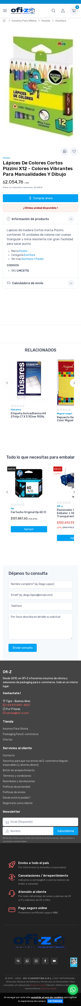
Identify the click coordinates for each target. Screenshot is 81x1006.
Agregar (29, 529)
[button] (53, 10)
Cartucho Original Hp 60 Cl (28, 512)
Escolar (46, 20)
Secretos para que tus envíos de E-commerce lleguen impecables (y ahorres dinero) (35, 763)
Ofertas (7, 739)
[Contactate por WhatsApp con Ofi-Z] (27, 961)
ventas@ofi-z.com (17, 713)
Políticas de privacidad (16, 786)
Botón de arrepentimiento (19, 770)
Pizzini (23, 251)
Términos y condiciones (17, 775)
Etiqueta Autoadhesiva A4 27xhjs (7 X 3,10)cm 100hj (28, 415)
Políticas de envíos (14, 792)
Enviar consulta (23, 647)
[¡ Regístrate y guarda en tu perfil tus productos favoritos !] (74, 151)
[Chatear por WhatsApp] (73, 990)
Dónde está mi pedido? (17, 797)
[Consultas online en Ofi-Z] (18, 961)
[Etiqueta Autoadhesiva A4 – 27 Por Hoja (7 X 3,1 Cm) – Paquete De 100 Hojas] (29, 380)
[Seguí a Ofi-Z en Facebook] (45, 961)
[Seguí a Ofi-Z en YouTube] (54, 961)
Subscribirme (65, 831)
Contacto (9, 755)
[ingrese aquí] (38, 985)
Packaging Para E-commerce (20, 734)
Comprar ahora (43, 198)
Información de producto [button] (30, 219)
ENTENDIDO (55, 1001)
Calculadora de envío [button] (27, 283)
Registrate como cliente (18, 803)
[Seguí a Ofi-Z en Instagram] (36, 961)
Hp (12, 508)
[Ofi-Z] (23, 10)
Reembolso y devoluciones (19, 781)
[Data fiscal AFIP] (73, 962)
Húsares (16, 409)
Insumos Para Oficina (24, 20)
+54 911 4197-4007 (17, 705)
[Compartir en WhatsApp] (64, 151)
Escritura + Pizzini (33, 259)
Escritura (61, 20)
